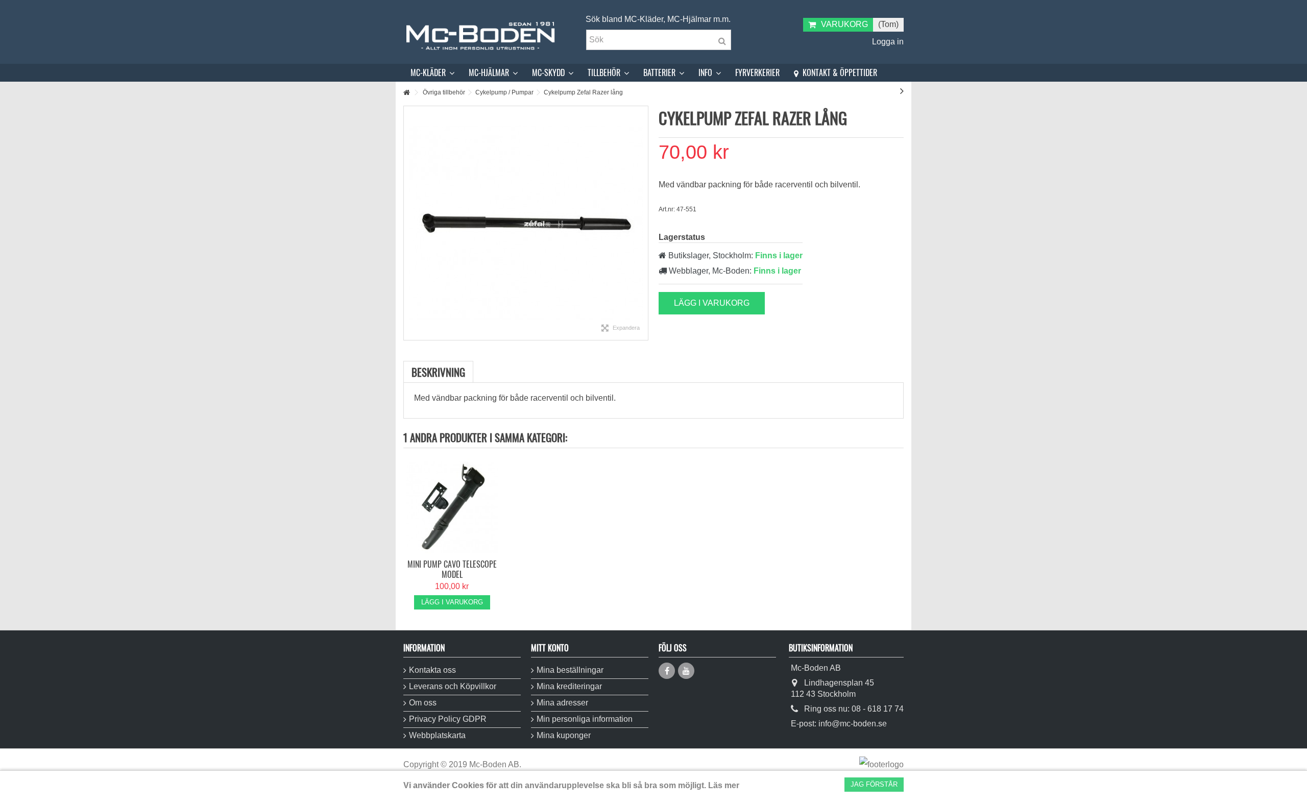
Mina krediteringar (569, 686)
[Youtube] (686, 671)
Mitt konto (550, 648)
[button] (432, 73)
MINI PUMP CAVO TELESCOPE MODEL (452, 569)
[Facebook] (667, 671)
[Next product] (902, 91)
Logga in (887, 41)
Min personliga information (585, 719)
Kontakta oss (432, 670)
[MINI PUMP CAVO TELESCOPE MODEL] (452, 507)
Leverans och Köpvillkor (452, 686)
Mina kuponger (564, 735)
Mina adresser (562, 702)
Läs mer (723, 785)
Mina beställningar (570, 670)
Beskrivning (438, 372)
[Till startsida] (406, 92)
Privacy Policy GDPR (448, 719)
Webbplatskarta (437, 735)
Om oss (423, 702)
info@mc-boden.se (852, 723)
